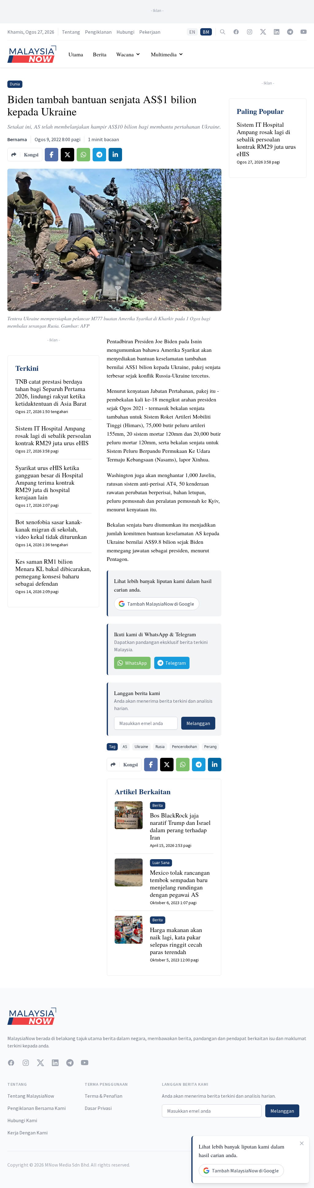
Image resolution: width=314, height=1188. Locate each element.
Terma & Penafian (103, 1096)
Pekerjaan (149, 32)
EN (192, 32)
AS (125, 746)
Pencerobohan (184, 746)
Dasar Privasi (98, 1108)
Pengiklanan (98, 32)
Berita (99, 54)
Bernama (17, 139)
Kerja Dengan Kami (27, 1133)
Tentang (71, 32)
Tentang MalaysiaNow (30, 1096)
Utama (75, 54)
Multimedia (164, 54)
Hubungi (125, 32)
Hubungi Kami (22, 1120)
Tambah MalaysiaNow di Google (160, 604)
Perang (210, 746)
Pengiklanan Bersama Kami (36, 1108)
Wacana (125, 54)
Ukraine (141, 746)
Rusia (160, 746)
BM (206, 32)
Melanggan (198, 723)
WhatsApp (136, 663)
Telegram (175, 663)
